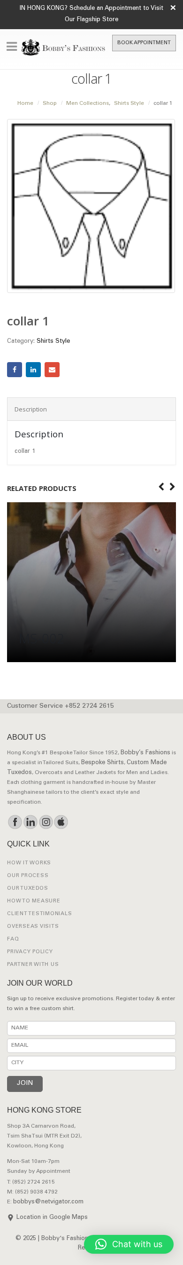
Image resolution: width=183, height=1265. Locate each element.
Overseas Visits (33, 926)
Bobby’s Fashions (145, 753)
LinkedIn (33, 369)
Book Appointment (144, 43)
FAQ (13, 939)
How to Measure (34, 901)
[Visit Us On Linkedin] (30, 822)
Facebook (14, 369)
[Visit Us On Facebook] (15, 822)
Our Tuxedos (27, 888)
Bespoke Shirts (102, 763)
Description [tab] (31, 409)
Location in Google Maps (52, 1218)
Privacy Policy (30, 952)
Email (52, 369)
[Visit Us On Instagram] (45, 822)
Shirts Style (53, 342)
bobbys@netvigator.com (48, 1202)
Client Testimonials (39, 914)
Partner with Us (33, 964)
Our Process (27, 875)
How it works (29, 863)
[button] (129, 1244)
